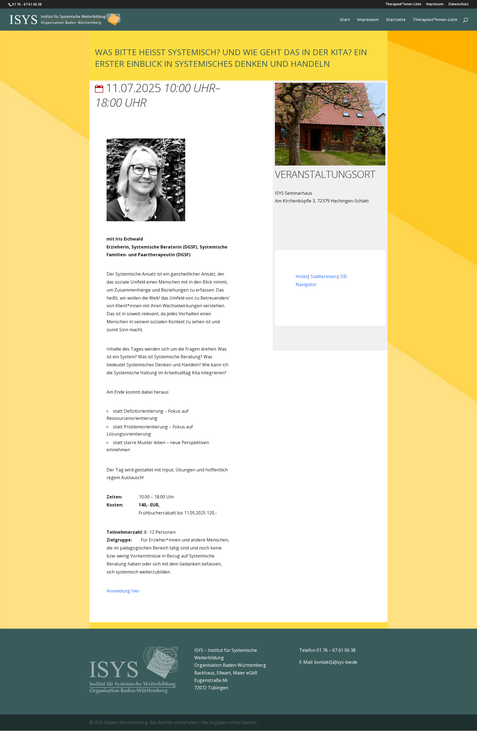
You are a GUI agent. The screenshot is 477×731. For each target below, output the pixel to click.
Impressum (435, 4)
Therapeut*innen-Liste (403, 4)
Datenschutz (459, 4)
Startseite (396, 20)
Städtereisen (324, 276)
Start (345, 20)
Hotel (301, 276)
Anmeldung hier (123, 591)
